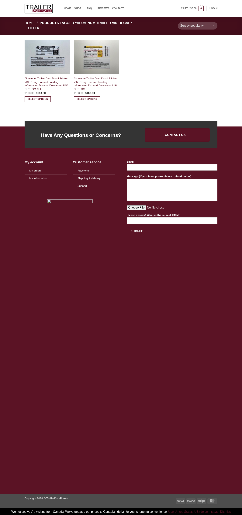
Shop (77, 8)
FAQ (89, 8)
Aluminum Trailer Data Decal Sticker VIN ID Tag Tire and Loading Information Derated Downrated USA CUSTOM (95, 84)
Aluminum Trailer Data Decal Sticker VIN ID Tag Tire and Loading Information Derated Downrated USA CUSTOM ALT (46, 84)
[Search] (59, 8)
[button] (192, 8)
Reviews (103, 8)
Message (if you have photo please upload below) (159, 176)
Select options (38, 99)
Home (67, 8)
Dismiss (225, 511)
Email (130, 161)
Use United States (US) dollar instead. (193, 511)
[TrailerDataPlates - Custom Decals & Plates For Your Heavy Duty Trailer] (39, 9)
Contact (118, 8)
